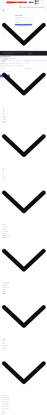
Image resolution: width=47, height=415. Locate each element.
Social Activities (5, 119)
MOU (3, 115)
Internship (4, 289)
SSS (3, 172)
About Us (4, 10)
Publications (4, 117)
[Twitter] (38, 1)
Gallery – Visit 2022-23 (6, 399)
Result (3, 341)
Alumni (3, 168)
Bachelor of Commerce (6, 287)
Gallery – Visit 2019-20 (6, 406)
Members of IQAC (5, 226)
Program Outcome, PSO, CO (7, 235)
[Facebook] (35, 1)
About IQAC (4, 224)
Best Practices (4, 233)
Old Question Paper (5, 345)
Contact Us (4, 412)
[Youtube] (35, 3)
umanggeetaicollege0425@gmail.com (39, 7)
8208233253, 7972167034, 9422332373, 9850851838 (26, 7)
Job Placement (5, 291)
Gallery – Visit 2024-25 (6, 395)
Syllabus (4, 343)
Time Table (4, 339)
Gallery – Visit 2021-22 (6, 401)
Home (3, 9)
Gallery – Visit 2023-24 (6, 397)
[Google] (38, 3)
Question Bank (5, 347)
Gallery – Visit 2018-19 (6, 408)
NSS (3, 410)
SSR (3, 170)
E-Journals (4, 113)
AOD (3, 174)
